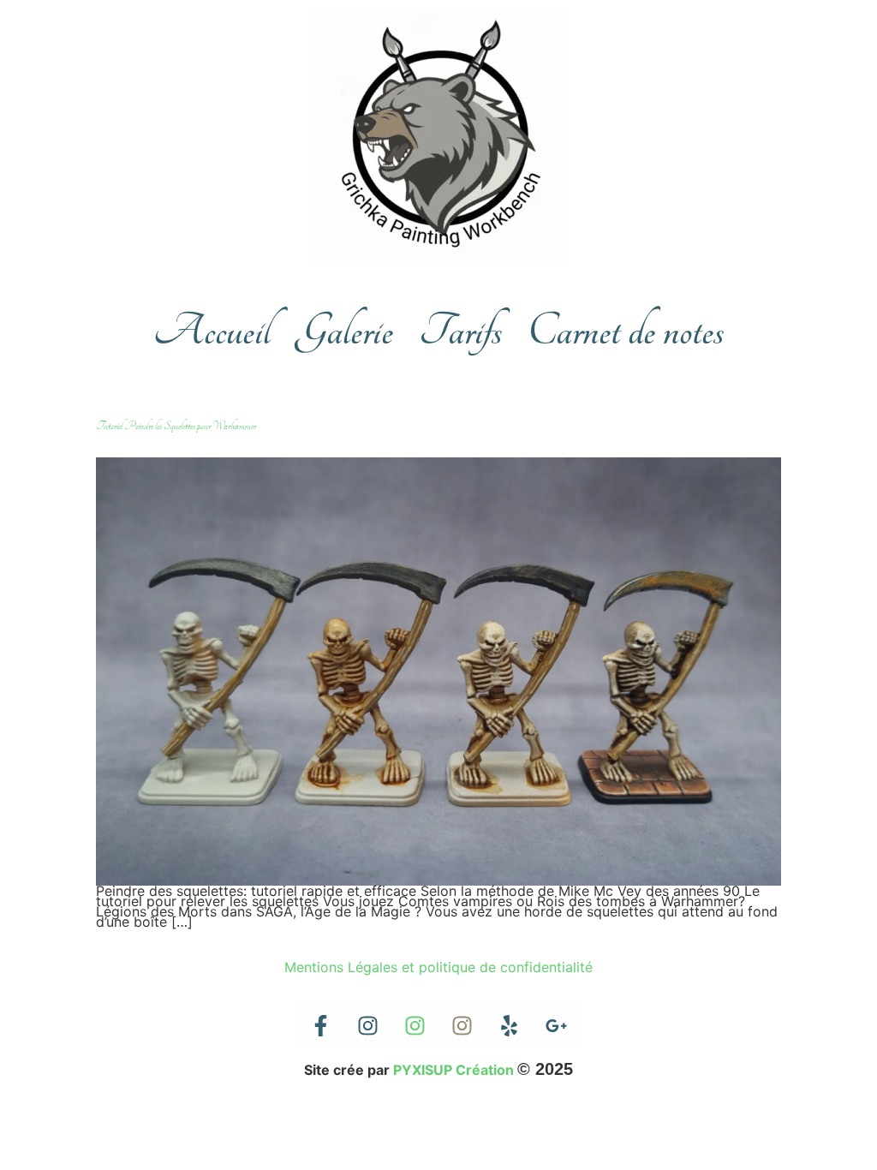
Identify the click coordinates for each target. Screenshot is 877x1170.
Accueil (212, 331)
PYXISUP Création (453, 1069)
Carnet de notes (626, 331)
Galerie (344, 331)
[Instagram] (368, 1025)
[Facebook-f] (321, 1025)
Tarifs (460, 331)
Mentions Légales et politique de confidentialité (438, 967)
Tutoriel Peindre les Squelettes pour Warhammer (176, 425)
